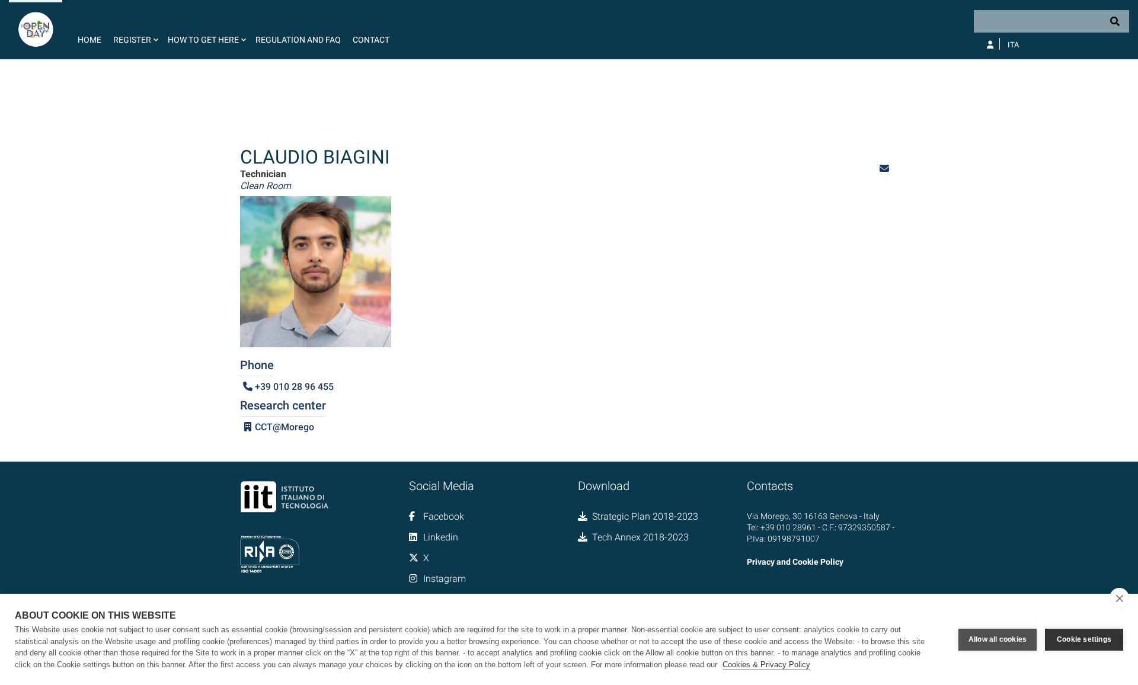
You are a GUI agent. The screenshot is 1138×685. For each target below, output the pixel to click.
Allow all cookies (997, 639)
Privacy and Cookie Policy (795, 561)
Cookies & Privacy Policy (766, 664)
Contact (371, 39)
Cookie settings (1084, 639)
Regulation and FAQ (298, 39)
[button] (134, 29)
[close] (1119, 598)
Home (89, 39)
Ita (1013, 44)
